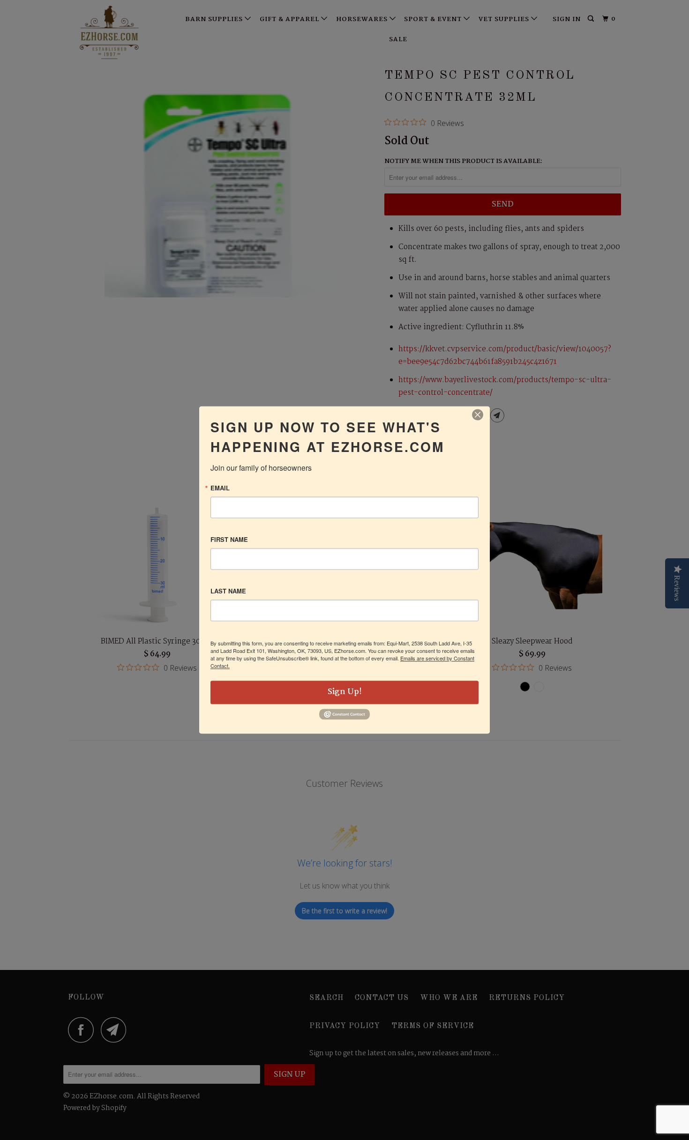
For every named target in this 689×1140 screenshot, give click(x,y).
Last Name (228, 591)
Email (220, 488)
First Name (229, 539)
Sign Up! (345, 692)
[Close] (477, 414)
